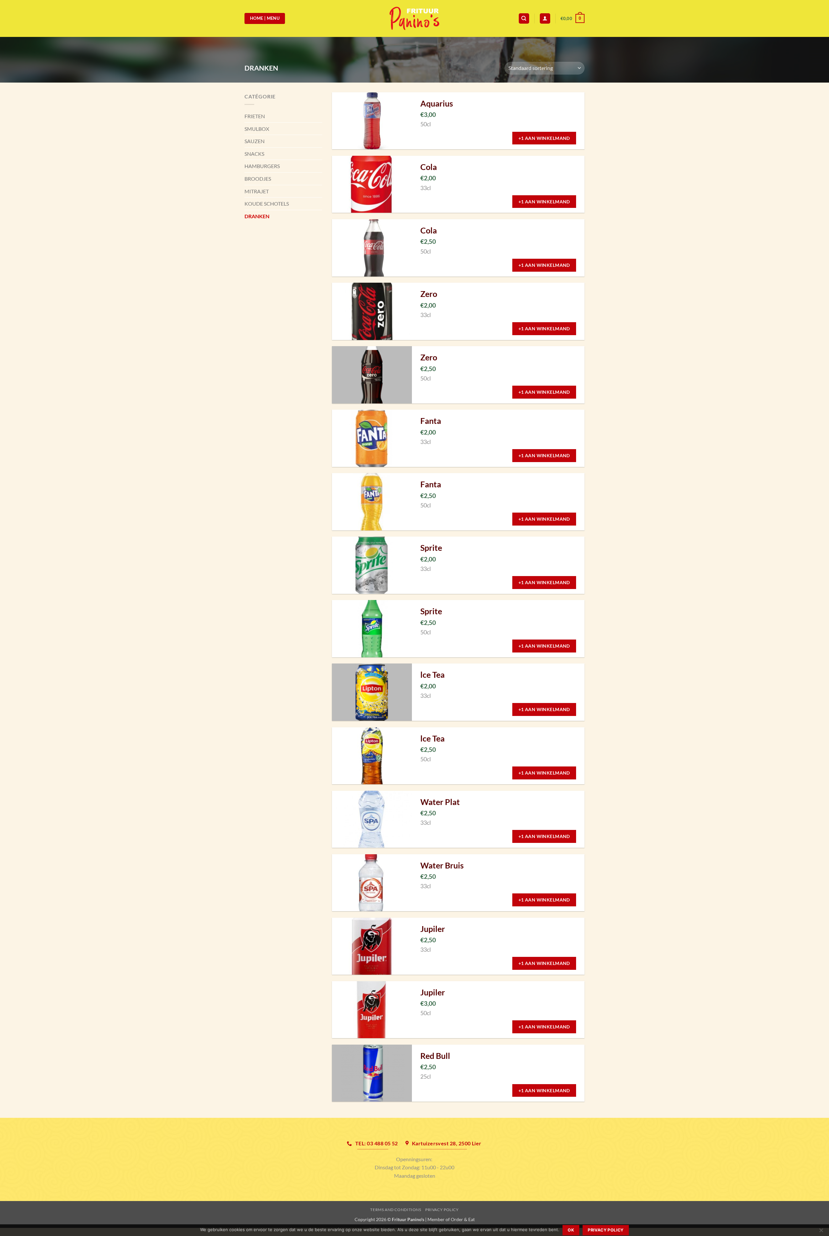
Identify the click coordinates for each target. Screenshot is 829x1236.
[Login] (545, 18)
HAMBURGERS (262, 166)
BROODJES (257, 179)
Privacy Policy (442, 1209)
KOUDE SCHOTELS (266, 203)
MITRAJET (256, 191)
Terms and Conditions (395, 1209)
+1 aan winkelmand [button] (544, 138)
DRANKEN (256, 216)
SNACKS (254, 154)
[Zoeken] (524, 18)
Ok (571, 1230)
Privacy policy (605, 1230)
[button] (573, 18)
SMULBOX (256, 129)
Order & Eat (463, 1219)
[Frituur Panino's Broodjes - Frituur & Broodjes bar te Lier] (414, 18)
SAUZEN (254, 141)
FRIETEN (254, 116)
